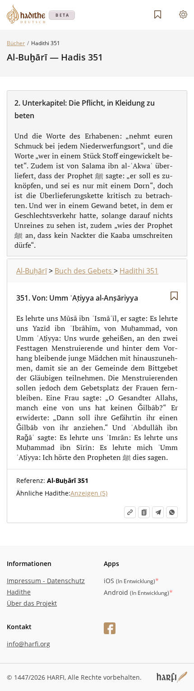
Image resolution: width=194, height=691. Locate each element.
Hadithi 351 (139, 271)
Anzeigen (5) (88, 493)
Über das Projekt (32, 603)
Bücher (16, 43)
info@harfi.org (28, 644)
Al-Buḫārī (31, 271)
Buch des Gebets (84, 271)
